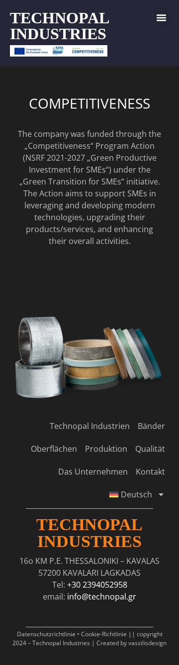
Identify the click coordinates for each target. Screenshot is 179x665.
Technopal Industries (89, 532)
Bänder (151, 426)
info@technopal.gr (101, 596)
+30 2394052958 (97, 584)
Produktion (106, 448)
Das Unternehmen (93, 471)
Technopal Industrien (90, 426)
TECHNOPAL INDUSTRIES (59, 26)
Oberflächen (54, 448)
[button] (162, 18)
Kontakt (150, 471)
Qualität (150, 448)
